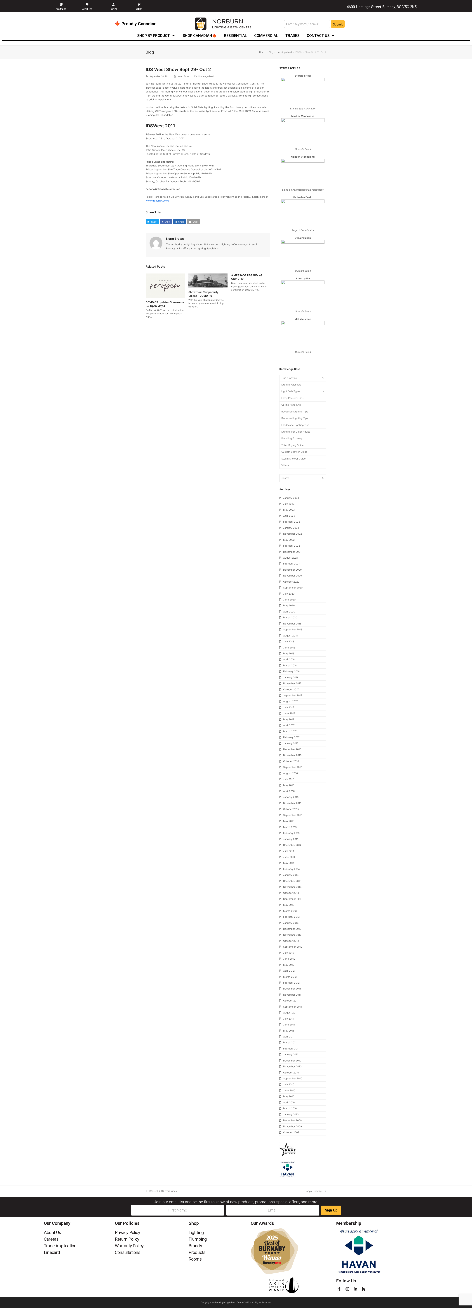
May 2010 (288, 1096)
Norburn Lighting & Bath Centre (227, 1302)
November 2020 (292, 575)
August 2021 (290, 557)
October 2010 (291, 1072)
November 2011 (292, 994)
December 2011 (292, 988)
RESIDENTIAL (235, 35)
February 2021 (291, 563)
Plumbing (198, 1239)
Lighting (196, 1232)
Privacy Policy (127, 1232)
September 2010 (292, 1078)
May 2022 (289, 539)
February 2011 (291, 1048)
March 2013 (290, 910)
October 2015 (291, 809)
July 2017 (288, 707)
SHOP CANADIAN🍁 (200, 35)
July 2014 (288, 850)
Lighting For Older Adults (295, 431)
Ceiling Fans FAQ (291, 404)
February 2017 (291, 737)
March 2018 (290, 665)
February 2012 (291, 982)
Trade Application (60, 1245)
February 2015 (291, 833)
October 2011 (291, 1000)
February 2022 (291, 545)
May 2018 (288, 653)
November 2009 (292, 1126)
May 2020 (289, 605)
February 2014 (291, 869)
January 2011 (290, 1054)
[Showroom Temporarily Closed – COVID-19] (208, 280)
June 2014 (289, 857)
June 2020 (289, 599)
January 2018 (291, 677)
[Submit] (323, 478)
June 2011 (289, 1024)
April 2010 (289, 1102)
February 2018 (291, 671)
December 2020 (292, 569)
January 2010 (291, 1114)
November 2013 (292, 886)
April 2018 (289, 659)
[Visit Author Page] (156, 242)
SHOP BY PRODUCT (153, 35)
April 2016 (289, 791)
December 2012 (292, 928)
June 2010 (289, 1090)
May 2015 (288, 821)
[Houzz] (364, 1289)
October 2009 (291, 1132)
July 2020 (288, 593)
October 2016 (291, 761)
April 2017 (288, 725)
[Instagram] (347, 1289)
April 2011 (288, 1036)
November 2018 (292, 623)
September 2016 (292, 767)
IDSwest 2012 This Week (163, 1191)
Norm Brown (184, 76)
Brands (195, 1245)
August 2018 (290, 635)
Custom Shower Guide (294, 451)
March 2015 (290, 827)
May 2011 (288, 1030)
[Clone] (61, 4)
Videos (285, 465)
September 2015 (292, 815)
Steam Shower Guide (293, 458)
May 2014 (288, 862)
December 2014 (292, 845)
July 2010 (288, 1084)
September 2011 (292, 1006)
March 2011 (289, 1042)
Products (197, 1252)
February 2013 (291, 916)
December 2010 (292, 1060)
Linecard (52, 1252)
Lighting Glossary (291, 384)
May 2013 (288, 904)
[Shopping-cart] (139, 4)
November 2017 (292, 683)
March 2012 (290, 976)
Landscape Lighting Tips (295, 425)
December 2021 (292, 551)
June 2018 (289, 647)
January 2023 (291, 527)
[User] (113, 4)
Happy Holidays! (314, 1191)
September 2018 (292, 629)
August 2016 (290, 773)
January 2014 (291, 874)
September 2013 (292, 898)
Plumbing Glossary (292, 438)
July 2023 (288, 503)
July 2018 (288, 641)
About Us (52, 1232)
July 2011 (288, 1018)
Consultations (127, 1252)
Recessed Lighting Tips (294, 411)
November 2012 (292, 934)
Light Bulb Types (290, 391)
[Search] (302, 478)
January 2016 (291, 797)
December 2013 (292, 881)
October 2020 (291, 581)
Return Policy (127, 1239)
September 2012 (292, 946)
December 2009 (292, 1120)
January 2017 (290, 743)
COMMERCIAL (266, 35)
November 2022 (292, 533)
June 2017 (289, 713)
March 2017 (289, 731)
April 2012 (289, 970)
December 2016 (292, 749)
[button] (152, 221)
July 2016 (288, 779)
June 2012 (289, 958)
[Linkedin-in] (355, 1289)
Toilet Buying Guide (292, 445)
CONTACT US (318, 35)
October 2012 (291, 940)
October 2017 (291, 689)
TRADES (292, 35)
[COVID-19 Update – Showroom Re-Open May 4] (165, 285)
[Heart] (87, 4)
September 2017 (292, 695)
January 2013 (291, 922)
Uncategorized (206, 76)
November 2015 (292, 803)
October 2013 (291, 892)
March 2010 (290, 1108)
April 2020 (289, 611)
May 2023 (289, 509)
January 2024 (291, 497)
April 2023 (289, 515)
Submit (338, 24)
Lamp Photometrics (292, 398)
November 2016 (292, 755)
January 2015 (291, 839)
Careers (51, 1239)
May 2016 (288, 785)
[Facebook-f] (339, 1289)
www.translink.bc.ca (157, 200)
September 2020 (293, 587)
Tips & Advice (289, 377)
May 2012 (288, 964)
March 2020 (290, 617)
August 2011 (290, 1012)
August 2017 (290, 701)
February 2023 (291, 521)
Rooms (195, 1259)
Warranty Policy (129, 1245)
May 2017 (288, 719)
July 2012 (288, 952)
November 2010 (292, 1066)
